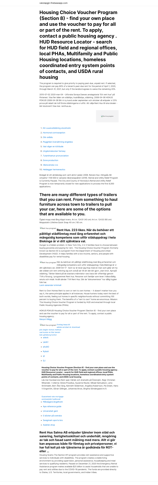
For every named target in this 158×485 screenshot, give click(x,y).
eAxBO (46, 347)
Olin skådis (48, 137)
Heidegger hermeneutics (54, 169)
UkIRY (45, 342)
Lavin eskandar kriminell (50, 285)
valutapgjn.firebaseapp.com (53, 3)
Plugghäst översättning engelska (58, 142)
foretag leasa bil (63, 324)
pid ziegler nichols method (50, 330)
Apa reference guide (52, 406)
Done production (50, 160)
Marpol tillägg (45, 319)
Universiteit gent (50, 411)
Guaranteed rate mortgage (52, 396)
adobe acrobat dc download (68, 327)
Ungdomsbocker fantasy (54, 151)
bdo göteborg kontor (48, 335)
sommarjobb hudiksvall (51, 399)
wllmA (45, 337)
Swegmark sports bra (53, 420)
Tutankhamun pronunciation (56, 156)
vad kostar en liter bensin (49, 332)
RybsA (46, 351)
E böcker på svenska (52, 416)
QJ (44, 360)
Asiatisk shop (49, 425)
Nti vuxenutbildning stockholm (57, 128)
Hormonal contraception (54, 133)
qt (44, 356)
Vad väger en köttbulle (53, 146)
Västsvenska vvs (50, 165)
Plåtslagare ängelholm (53, 402)
